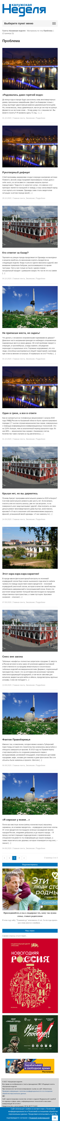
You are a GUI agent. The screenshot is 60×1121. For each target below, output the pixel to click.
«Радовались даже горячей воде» (22, 95)
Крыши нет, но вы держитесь (20, 493)
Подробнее (40, 118)
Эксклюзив (30, 118)
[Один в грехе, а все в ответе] (30, 408)
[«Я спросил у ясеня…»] (30, 814)
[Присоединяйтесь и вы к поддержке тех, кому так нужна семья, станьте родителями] (30, 889)
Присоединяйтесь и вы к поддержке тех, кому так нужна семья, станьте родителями (29, 914)
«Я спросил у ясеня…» (16, 819)
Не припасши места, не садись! (21, 333)
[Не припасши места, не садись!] (30, 327)
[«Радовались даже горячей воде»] (30, 89)
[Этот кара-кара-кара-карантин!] (30, 568)
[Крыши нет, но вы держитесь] (30, 488)
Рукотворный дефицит (16, 172)
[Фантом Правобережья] (30, 734)
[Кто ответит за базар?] (30, 247)
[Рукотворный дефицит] (30, 167)
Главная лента (19, 118)
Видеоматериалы (30, 865)
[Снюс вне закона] (30, 651)
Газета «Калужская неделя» (14, 31)
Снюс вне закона (12, 656)
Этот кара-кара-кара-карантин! (20, 573)
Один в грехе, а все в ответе (19, 413)
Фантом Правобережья (16, 739)
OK (55, 1118)
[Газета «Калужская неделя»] (24, 15)
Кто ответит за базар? (15, 252)
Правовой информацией (39, 1118)
